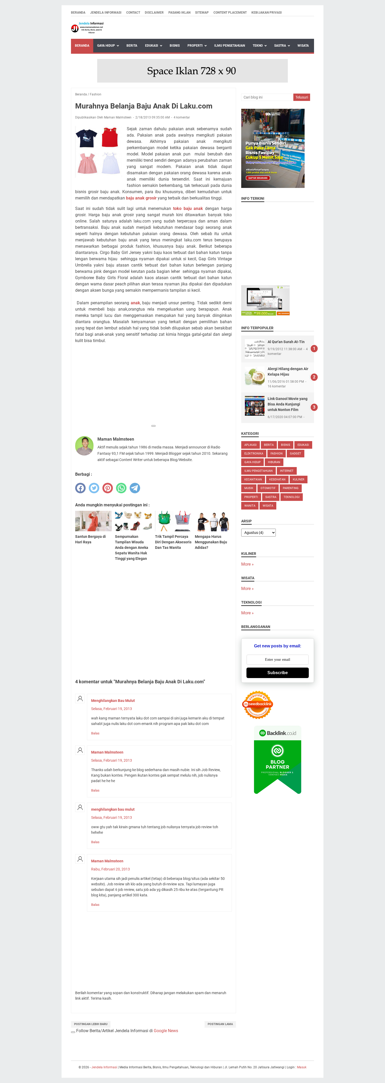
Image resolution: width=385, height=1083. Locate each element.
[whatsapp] (121, 488)
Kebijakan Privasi (266, 12)
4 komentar (182, 117)
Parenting (291, 488)
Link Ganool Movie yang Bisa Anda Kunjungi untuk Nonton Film (287, 404)
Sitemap (202, 12)
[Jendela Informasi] (87, 28)
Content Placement (230, 12)
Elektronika (253, 453)
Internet (287, 471)
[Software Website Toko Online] (265, 314)
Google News (166, 1030)
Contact (133, 12)
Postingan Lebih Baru (90, 1024)
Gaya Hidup (106, 45)
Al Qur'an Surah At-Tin (286, 342)
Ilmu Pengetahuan (229, 45)
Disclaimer (154, 12)
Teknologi (292, 497)
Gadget (295, 453)
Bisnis (175, 45)
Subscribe (277, 672)
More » (247, 564)
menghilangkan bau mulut (113, 809)
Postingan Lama (220, 1024)
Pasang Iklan (179, 12)
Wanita (249, 505)
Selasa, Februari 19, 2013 (111, 709)
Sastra (280, 45)
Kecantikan (253, 479)
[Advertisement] (153, 384)
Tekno (258, 45)
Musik (248, 488)
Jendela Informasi (106, 12)
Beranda (78, 12)
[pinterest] (107, 488)
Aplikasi (250, 445)
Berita (131, 45)
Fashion (277, 453)
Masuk (301, 1067)
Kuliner (298, 479)
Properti (195, 45)
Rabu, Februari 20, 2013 (110, 869)
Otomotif (268, 488)
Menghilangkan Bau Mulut (113, 700)
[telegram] (135, 488)
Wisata (303, 45)
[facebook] (80, 488)
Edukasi (151, 45)
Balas (95, 733)
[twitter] (94, 488)
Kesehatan (277, 479)
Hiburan (274, 462)
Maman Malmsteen (107, 752)
